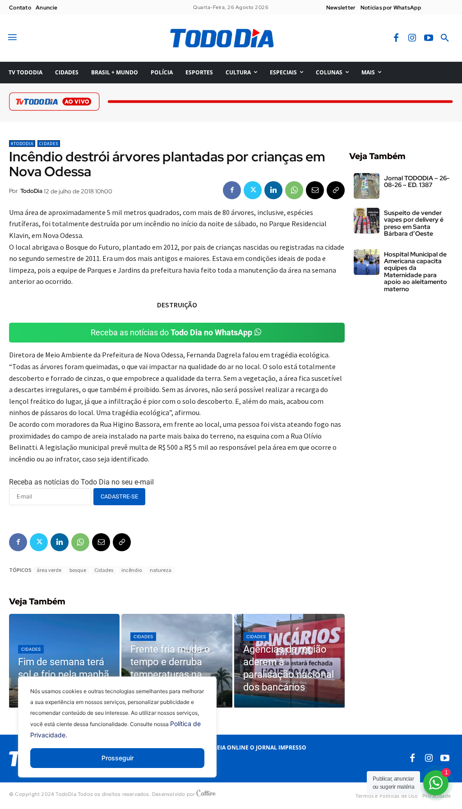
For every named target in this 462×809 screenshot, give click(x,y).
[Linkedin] (273, 190)
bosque (77, 570)
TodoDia (31, 191)
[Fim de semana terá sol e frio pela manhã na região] (64, 661)
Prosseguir (118, 758)
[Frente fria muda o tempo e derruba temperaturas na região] (176, 661)
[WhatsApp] (294, 190)
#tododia (22, 143)
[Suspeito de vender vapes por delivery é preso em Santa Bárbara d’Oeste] (366, 220)
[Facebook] (396, 38)
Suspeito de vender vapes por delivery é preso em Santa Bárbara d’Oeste (414, 223)
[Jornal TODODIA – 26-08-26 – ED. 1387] (366, 186)
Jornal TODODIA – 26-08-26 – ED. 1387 (416, 181)
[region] (117, 733)
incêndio (131, 570)
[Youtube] (428, 38)
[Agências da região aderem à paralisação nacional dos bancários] (289, 661)
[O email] (315, 190)
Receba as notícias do (171, 332)
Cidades (48, 143)
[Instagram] (412, 38)
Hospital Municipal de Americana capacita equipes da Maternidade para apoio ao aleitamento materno (415, 271)
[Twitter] (253, 190)
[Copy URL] (336, 190)
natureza (160, 570)
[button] (445, 38)
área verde (49, 570)
